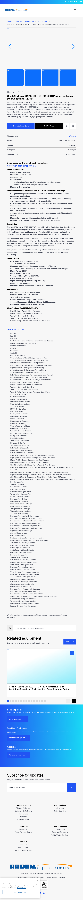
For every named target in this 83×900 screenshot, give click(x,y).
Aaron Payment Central (23, 832)
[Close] (37, 881)
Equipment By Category (23, 811)
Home (9, 21)
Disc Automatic (42, 21)
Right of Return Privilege (60, 835)
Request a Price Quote (21, 126)
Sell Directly (59, 808)
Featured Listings (23, 820)
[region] (20, 888)
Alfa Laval (72, 136)
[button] (8, 701)
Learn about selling (16, 719)
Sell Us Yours (49, 126)
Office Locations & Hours (23, 850)
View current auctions (17, 755)
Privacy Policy (59, 829)
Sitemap (62, 877)
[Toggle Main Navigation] (75, 10)
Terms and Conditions (60, 832)
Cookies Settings (20, 892)
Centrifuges (29, 21)
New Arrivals (23, 814)
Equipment (18, 21)
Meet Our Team (23, 847)
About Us (23, 845)
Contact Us (23, 829)
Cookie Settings (52, 877)
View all (68, 642)
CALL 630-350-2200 (73, 2)
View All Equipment (23, 808)
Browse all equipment (17, 738)
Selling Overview (60, 811)
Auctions (23, 817)
